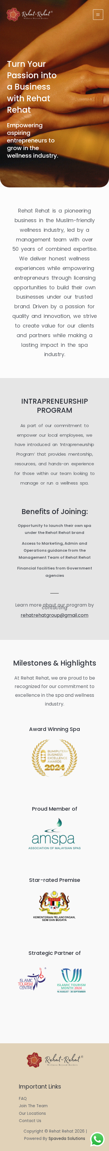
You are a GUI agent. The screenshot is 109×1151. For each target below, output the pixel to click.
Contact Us (30, 1121)
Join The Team (33, 1106)
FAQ (23, 1098)
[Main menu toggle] (98, 14)
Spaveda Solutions (67, 1138)
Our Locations (32, 1113)
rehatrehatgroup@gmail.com (54, 615)
